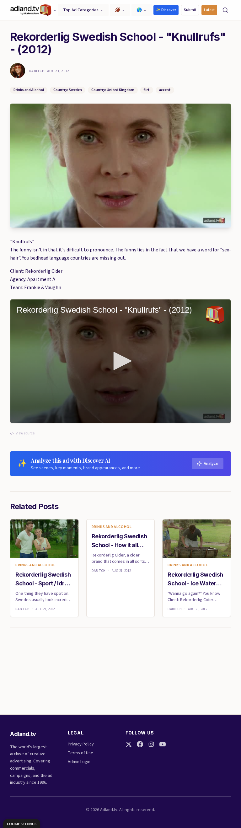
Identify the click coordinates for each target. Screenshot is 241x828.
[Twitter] (129, 744)
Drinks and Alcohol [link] (35, 565)
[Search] (225, 10)
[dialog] (21, 823)
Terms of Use (80, 753)
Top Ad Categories (81, 10)
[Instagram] (151, 744)
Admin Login (79, 762)
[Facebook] (140, 744)
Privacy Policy (81, 744)
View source (25, 433)
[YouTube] (162, 744)
